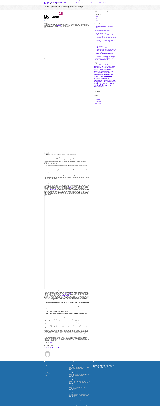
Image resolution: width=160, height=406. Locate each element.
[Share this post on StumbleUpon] (54, 347)
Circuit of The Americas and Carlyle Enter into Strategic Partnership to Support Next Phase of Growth (79, 368)
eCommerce (103, 71)
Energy (112, 71)
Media (100, 81)
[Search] (115, 2)
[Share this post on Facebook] (44, 347)
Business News (84, 2)
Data (95, 71)
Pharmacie (104, 81)
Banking (113, 66)
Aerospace (96, 64)
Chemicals (103, 67)
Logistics (112, 80)
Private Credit (110, 81)
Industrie (106, 74)
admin (46, 11)
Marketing (96, 81)
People (96, 2)
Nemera (70, 187)
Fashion (95, 72)
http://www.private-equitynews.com (60, 353)
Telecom (109, 85)
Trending (78, 2)
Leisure (104, 80)
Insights (104, 2)
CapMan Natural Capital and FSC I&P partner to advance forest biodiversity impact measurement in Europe (79, 391)
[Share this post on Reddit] (52, 347)
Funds (108, 72)
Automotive (105, 66)
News (51, 342)
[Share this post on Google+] (46, 347)
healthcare (98, 74)
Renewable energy (107, 83)
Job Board (100, 2)
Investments (98, 80)
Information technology (103, 76)
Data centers (99, 71)
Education (107, 71)
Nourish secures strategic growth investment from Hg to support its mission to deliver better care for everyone (79, 382)
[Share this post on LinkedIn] (50, 347)
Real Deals (59, 25)
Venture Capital (91, 2)
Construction (110, 67)
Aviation (109, 66)
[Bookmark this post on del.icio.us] (58, 347)
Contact (108, 2)
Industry (111, 74)
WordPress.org (98, 103)
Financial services (102, 72)
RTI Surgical (65, 293)
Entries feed (97, 99)
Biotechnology (97, 67)
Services (97, 85)
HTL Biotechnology (52, 189)
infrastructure (98, 78)
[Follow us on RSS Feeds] (81, 0)
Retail (112, 83)
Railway (114, 81)
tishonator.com (89, 405)
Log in (96, 97)
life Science (108, 80)
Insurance (106, 78)
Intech (70, 293)
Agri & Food (102, 65)
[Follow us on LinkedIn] (79, 0)
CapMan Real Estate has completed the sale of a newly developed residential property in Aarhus (79, 375)
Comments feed (98, 101)
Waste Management (107, 86)
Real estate (98, 83)
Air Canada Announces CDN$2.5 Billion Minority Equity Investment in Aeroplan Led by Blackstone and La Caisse (79, 395)
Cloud (106, 67)
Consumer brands (100, 69)
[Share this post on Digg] (56, 347)
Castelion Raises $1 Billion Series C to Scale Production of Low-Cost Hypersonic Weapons (79, 371)
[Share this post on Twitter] (48, 347)
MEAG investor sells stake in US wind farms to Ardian (105, 43)
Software (103, 85)
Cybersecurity (110, 69)
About (112, 2)
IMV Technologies (65, 295)
